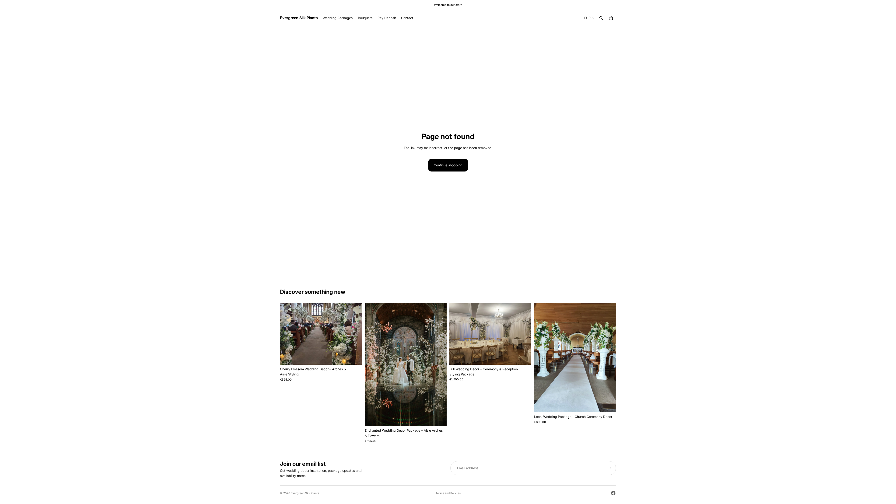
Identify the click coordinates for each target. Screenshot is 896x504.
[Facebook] (613, 493)
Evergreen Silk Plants (305, 493)
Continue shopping (448, 165)
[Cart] (611, 18)
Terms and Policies (448, 493)
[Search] (601, 18)
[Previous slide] (287, 334)
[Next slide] (355, 334)
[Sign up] (609, 468)
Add (358, 357)
